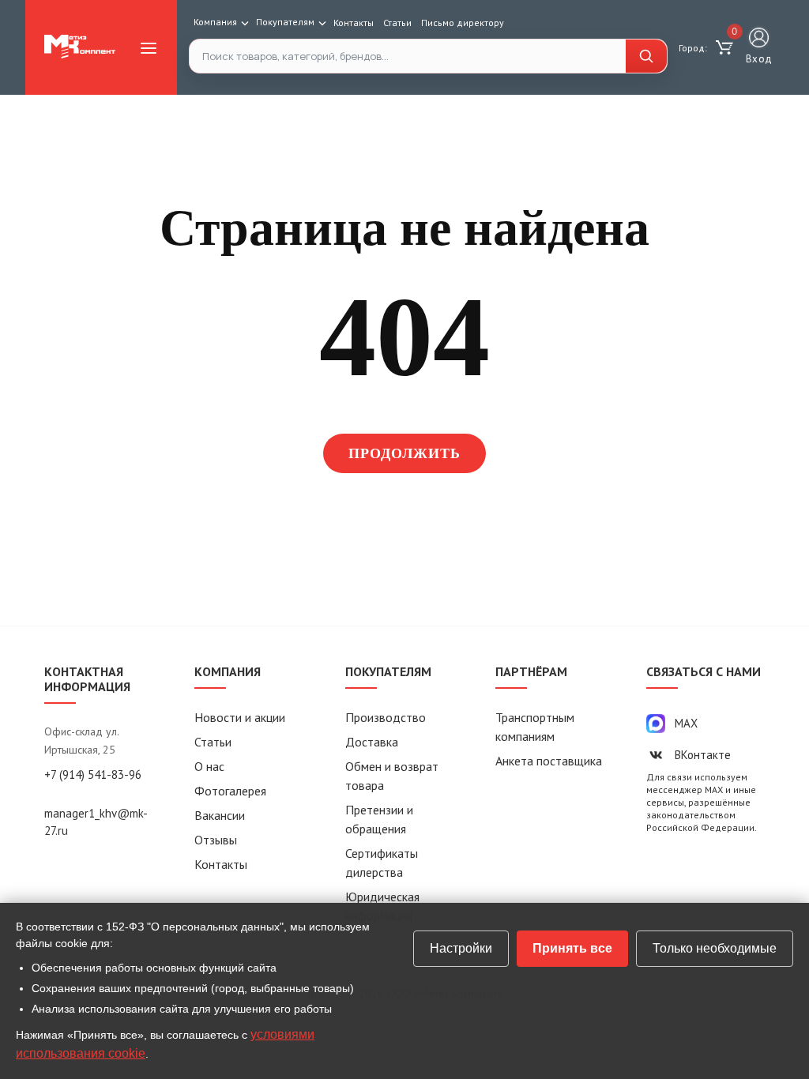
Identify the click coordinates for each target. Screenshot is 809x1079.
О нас (209, 766)
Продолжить (404, 453)
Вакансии (219, 815)
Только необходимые (715, 948)
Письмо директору (462, 22)
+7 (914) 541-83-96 (92, 774)
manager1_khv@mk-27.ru (96, 822)
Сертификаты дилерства (381, 862)
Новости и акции (239, 717)
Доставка (371, 742)
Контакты (353, 22)
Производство (385, 717)
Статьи (397, 22)
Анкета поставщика (548, 761)
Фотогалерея (230, 791)
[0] (726, 48)
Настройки (461, 948)
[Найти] (646, 56)
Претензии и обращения (379, 819)
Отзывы (215, 840)
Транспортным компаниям (534, 726)
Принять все (572, 948)
